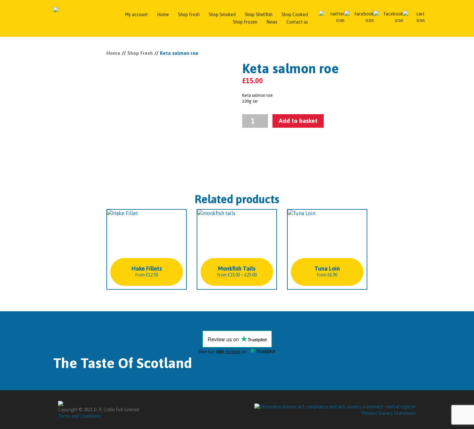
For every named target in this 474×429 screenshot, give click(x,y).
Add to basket (298, 120)
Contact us (297, 22)
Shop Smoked (222, 14)
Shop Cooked (294, 14)
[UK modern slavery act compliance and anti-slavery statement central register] (335, 406)
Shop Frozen (245, 22)
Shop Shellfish (258, 14)
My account (136, 14)
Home (163, 14)
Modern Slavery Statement (388, 413)
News (271, 22)
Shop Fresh (189, 14)
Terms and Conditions (79, 416)
